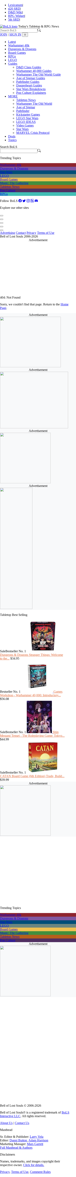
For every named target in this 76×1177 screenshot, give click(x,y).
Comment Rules (40, 1172)
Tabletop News (26, 100)
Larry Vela (36, 1136)
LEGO (12, 60)
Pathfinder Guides (27, 81)
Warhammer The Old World (34, 103)
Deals (11, 136)
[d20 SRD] (1, 218)
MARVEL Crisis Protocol (32, 132)
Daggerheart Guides (29, 85)
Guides (12, 63)
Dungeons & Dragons (22, 49)
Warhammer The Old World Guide (38, 74)
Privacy (31, 232)
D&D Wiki (15, 12)
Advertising (7, 232)
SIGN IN (15, 34)
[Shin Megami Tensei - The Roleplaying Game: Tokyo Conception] (40, 732)
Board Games (17, 52)
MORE (13, 96)
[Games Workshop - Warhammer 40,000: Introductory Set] (37, 691)
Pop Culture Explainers (31, 92)
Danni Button (18, 1140)
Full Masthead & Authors (16, 1147)
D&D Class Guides (28, 67)
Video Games (25, 125)
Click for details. (33, 1165)
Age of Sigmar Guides (30, 78)
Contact (21, 232)
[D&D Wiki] (1, 222)
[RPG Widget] (1, 225)
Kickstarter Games (28, 114)
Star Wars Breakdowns (31, 89)
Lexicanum (15, 5)
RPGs (12, 56)
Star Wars (22, 129)
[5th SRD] (1, 229)
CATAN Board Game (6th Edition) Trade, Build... (32, 776)
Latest (12, 41)
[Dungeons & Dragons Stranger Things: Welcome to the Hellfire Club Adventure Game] (43, 651)
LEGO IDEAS (26, 122)
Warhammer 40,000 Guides (33, 71)
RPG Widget (16, 16)
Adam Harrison (38, 1140)
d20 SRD (14, 8)
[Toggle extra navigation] (25, 35)
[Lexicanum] (1, 214)
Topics (12, 140)
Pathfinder (22, 111)
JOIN (3, 34)
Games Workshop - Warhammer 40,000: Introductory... (31, 693)
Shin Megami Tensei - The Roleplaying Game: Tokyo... (32, 733)
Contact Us (22, 1123)
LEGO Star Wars (27, 118)
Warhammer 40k (18, 45)
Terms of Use (45, 232)
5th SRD (13, 19)
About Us (6, 1123)
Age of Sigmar (25, 107)
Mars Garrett (35, 1144)
